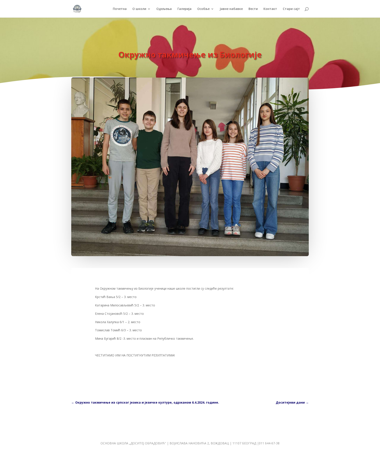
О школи (139, 9)
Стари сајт (291, 9)
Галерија (184, 9)
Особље (203, 9)
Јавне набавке (231, 9)
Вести (253, 9)
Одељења (164, 9)
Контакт (270, 9)
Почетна (120, 9)
